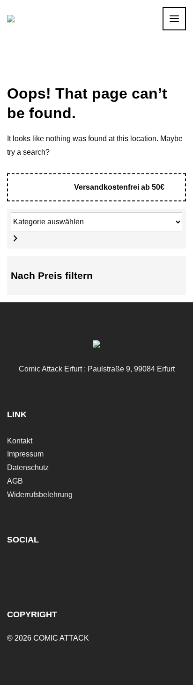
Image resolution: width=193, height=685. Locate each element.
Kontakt (19, 441)
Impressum (25, 454)
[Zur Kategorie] (15, 238)
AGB (15, 481)
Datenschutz (28, 467)
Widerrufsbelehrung (40, 495)
